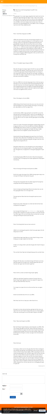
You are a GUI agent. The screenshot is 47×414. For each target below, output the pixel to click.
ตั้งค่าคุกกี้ (35, 410)
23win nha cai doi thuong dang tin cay (28, 5)
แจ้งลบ (14, 13)
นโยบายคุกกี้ (7, 411)
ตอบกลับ (13, 397)
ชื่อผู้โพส (4, 385)
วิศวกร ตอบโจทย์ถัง (14, 5)
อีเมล (3, 389)
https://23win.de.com (32, 211)
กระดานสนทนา (5, 5)
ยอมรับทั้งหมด (42, 410)
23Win (19, 47)
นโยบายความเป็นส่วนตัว (27, 410)
